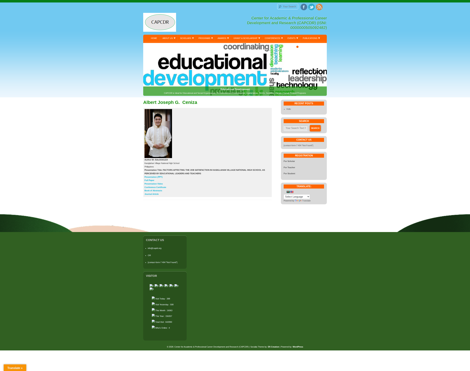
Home (154, 38)
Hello (288, 109)
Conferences (272, 38)
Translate (306, 201)
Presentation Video (153, 184)
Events (291, 38)
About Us (167, 38)
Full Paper (149, 180)
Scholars (185, 38)
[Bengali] (288, 191)
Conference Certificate (155, 187)
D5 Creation (273, 347)
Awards (222, 38)
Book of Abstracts (153, 190)
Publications (310, 38)
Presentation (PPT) (153, 177)
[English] (291, 191)
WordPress (298, 347)
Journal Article (151, 194)
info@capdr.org (154, 248)
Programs (204, 38)
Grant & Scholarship (245, 38)
